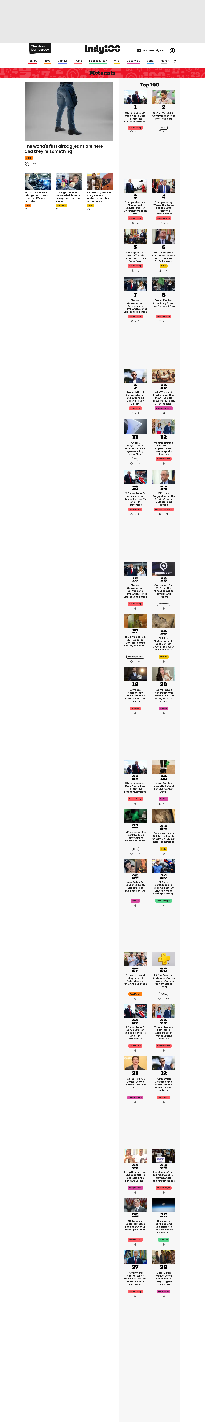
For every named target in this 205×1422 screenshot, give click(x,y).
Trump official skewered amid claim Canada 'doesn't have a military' (135, 398)
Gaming (62, 61)
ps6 (135, 459)
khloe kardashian (163, 408)
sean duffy (135, 408)
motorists (61, 205)
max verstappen (164, 901)
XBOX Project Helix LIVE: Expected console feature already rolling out (135, 641)
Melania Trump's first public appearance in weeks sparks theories (163, 448)
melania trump (163, 459)
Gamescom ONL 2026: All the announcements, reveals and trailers (164, 591)
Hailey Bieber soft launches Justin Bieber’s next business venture (135, 886)
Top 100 (32, 61)
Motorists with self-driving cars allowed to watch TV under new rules (36, 197)
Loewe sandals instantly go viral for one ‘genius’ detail (163, 787)
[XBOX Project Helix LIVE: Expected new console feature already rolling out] (135, 620)
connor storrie (135, 1097)
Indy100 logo (102, 49)
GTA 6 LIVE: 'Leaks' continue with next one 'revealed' (163, 115)
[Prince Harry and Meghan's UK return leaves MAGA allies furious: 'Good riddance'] (135, 959)
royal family (135, 994)
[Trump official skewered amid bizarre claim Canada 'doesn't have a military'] (135, 376)
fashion (163, 799)
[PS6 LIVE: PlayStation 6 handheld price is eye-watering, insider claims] (135, 426)
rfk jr (163, 266)
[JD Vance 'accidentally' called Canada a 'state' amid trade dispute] (135, 673)
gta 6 (163, 128)
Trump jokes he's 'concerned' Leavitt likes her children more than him (135, 208)
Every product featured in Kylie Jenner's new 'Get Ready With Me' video (163, 695)
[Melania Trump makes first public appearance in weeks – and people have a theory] (163, 426)
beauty (163, 708)
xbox (135, 849)
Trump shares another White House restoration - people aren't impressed (135, 1278)
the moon (163, 1239)
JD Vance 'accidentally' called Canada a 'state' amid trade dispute (135, 695)
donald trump (135, 218)
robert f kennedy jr (163, 509)
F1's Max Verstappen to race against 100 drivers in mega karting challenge (163, 888)
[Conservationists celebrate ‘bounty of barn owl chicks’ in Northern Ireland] (163, 816)
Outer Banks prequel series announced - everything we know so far (163, 1278)
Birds (163, 849)
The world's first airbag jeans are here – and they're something (66, 148)
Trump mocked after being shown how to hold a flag (163, 303)
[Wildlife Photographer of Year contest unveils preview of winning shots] (163, 621)
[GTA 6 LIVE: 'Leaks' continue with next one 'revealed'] (163, 96)
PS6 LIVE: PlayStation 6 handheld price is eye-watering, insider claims (135, 448)
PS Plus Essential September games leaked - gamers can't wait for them (163, 981)
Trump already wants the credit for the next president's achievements (163, 208)
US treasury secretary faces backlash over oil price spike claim (135, 1225)
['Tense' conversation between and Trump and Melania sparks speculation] (135, 284)
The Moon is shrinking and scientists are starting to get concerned (163, 1227)
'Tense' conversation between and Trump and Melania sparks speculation (135, 306)
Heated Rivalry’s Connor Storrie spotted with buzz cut (135, 1083)
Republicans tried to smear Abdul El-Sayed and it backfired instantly (163, 1176)
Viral (117, 61)
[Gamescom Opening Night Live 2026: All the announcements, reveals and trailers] (163, 569)
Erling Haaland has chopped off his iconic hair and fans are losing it (135, 1176)
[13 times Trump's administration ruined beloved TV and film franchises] (135, 477)
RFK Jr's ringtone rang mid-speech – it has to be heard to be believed (163, 257)
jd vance (135, 708)
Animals (163, 657)
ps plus (164, 994)
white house (135, 509)
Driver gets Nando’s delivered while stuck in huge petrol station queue (68, 197)
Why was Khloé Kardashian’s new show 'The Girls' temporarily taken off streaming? (164, 398)
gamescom (164, 604)
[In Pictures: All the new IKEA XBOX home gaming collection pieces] (135, 816)
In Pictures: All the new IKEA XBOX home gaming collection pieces (135, 836)
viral (28, 157)
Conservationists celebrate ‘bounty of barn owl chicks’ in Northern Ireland (163, 837)
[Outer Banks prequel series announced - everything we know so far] (163, 1256)
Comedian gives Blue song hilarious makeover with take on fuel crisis (99, 197)
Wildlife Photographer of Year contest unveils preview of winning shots (163, 644)
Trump (78, 61)
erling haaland (135, 1188)
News (47, 61)
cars (28, 205)
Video (150, 61)
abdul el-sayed (163, 1188)
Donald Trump (135, 128)
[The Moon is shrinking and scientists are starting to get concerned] (163, 1205)
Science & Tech (98, 61)
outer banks (163, 1291)
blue (90, 205)
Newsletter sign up (153, 50)
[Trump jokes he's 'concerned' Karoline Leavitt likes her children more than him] (135, 186)
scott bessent (135, 1239)
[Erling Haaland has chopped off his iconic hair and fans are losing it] (135, 1156)
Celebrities (133, 61)
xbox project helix (135, 657)
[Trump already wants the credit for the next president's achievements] (163, 186)
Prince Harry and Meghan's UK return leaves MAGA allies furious (135, 979)
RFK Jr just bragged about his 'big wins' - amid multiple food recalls (164, 499)
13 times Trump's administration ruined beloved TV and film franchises (135, 499)
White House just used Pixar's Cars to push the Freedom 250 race (135, 117)
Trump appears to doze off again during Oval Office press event (135, 257)
